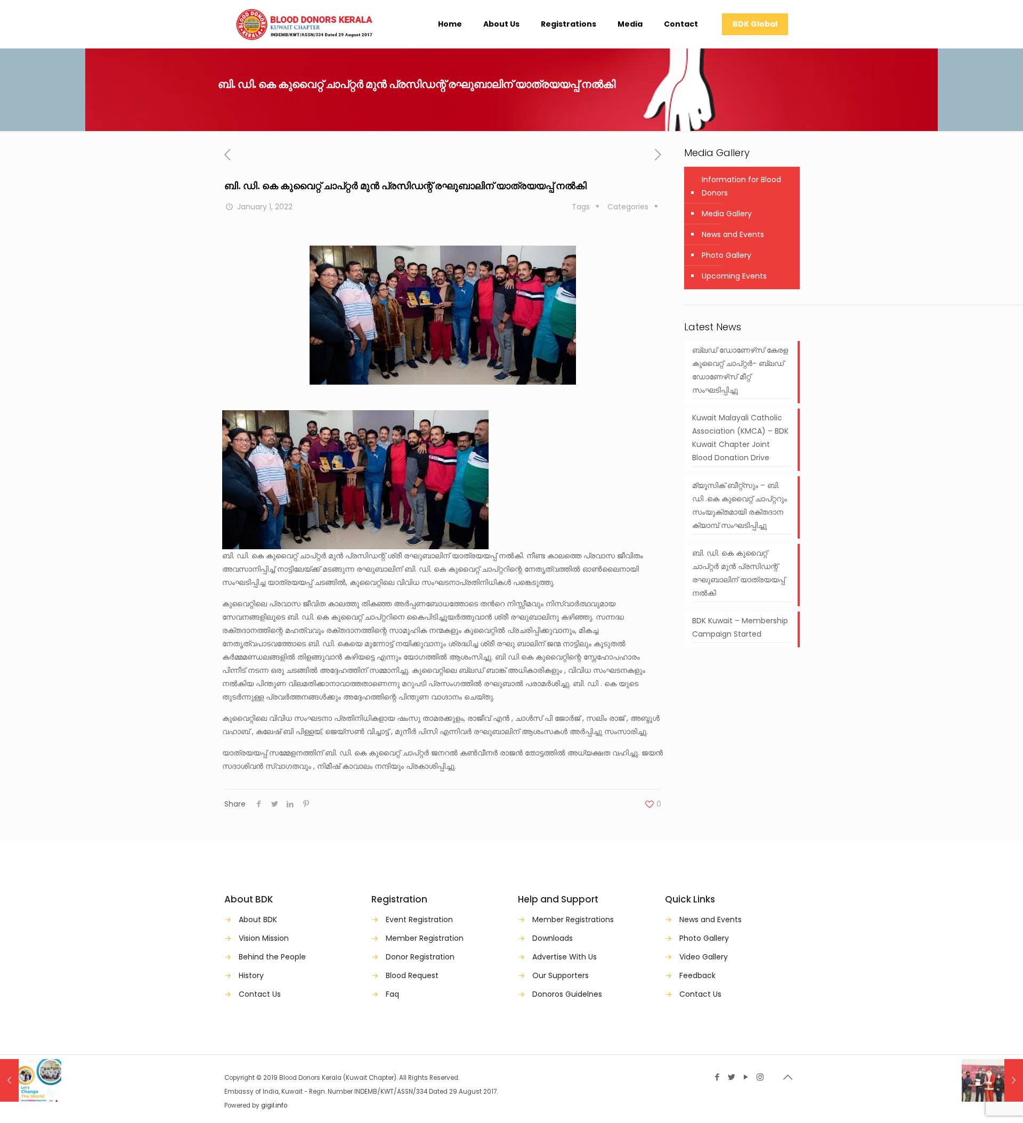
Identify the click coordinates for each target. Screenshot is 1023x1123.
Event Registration (419, 919)
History (251, 975)
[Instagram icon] (760, 1077)
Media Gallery (727, 213)
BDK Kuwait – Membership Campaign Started (740, 627)
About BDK (258, 919)
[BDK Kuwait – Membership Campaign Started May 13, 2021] (30, 1080)
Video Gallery (703, 956)
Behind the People (272, 956)
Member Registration (425, 938)
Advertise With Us (564, 956)
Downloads (552, 938)
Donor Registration (420, 956)
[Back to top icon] (787, 1077)
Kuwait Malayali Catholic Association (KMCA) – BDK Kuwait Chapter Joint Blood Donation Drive (740, 437)
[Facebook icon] (716, 1077)
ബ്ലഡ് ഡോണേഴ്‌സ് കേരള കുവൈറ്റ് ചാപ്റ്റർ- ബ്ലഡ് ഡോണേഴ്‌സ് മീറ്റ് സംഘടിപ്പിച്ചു (740, 370)
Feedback (697, 975)
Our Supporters (560, 975)
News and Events (733, 234)
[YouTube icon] (745, 1077)
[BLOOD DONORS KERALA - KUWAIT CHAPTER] (304, 24)
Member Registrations (573, 919)
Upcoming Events (734, 276)
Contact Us (260, 994)
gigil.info (274, 1105)
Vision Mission (264, 938)
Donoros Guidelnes (567, 994)
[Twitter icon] (731, 1077)
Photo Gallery (726, 255)
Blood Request (412, 975)
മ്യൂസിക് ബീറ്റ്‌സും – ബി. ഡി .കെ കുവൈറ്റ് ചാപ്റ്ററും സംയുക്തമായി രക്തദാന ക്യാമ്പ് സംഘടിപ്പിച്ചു (739, 505)
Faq (392, 994)
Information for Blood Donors (741, 186)
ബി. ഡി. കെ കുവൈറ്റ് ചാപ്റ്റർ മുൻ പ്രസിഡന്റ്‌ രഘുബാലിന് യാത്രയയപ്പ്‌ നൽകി (738, 573)
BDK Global (755, 24)
